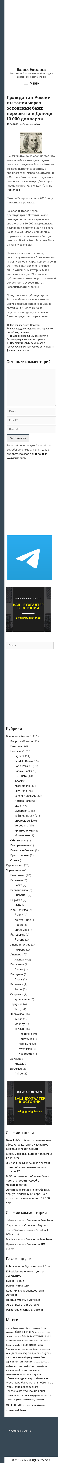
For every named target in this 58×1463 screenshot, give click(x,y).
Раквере (19, 949)
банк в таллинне (33, 1328)
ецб (43, 1362)
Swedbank (20, 810)
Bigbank (19, 756)
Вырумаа (16, 900)
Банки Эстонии (31, 69)
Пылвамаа (17, 964)
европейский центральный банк (29, 1357)
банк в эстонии (25, 1331)
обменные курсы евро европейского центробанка (29, 1387)
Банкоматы (17, 875)
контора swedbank (23, 1366)
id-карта (9, 1328)
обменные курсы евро (20, 1378)
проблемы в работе (14, 1396)
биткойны (27, 1349)
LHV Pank (20, 791)
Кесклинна (26, 1034)
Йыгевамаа (17, 934)
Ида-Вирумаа (19, 910)
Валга (18, 885)
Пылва (18, 969)
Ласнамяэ (25, 1043)
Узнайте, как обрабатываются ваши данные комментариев (28, 454)
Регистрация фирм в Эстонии (25, 1309)
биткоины (10, 1349)
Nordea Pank (22, 800)
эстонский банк (16, 1410)
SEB (16, 805)
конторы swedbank (15, 1370)
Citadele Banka (23, 761)
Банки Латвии (15, 1280)
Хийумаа (15, 1058)
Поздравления (20, 845)
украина (36, 1396)
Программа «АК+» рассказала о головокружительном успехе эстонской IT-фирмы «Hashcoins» (31, 346)
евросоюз (36, 1362)
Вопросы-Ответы (21, 741)
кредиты (28, 1370)
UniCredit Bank (23, 820)
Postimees (13, 189)
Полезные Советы (22, 850)
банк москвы (22, 1341)
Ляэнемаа (16, 954)
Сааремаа (16, 994)
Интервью (16, 746)
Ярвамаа (16, 1068)
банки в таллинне (42, 1332)
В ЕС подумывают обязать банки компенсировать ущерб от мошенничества (27, 1180)
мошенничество (12, 1374)
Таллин (19, 1029)
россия (28, 1395)
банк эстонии (30, 1345)
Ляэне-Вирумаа (20, 944)
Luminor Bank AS (25, 795)
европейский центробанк (19, 1361)
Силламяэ (20, 929)
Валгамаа (16, 880)
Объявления (18, 840)
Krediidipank (22, 786)
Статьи (14, 860)
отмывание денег (34, 1391)
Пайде (18, 1073)
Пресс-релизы (19, 855)
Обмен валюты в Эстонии (23, 1304)
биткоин (41, 1345)
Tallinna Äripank (24, 815)
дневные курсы (21, 1353)
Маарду (19, 1024)
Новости (35, 325)
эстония (25, 332)
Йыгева (19, 939)
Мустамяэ (25, 1048)
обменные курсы (30, 1374)
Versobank (21, 825)
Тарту (18, 1009)
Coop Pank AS (23, 766)
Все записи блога (19, 325)
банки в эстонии (32, 1336)
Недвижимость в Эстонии (23, 1299)
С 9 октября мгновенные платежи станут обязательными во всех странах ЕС (28, 1167)
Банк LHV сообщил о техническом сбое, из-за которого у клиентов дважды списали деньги (28, 1144)
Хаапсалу (20, 959)
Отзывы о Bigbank (36, 1225)
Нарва (18, 924)
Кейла (18, 1019)
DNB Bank (20, 776)
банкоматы (44, 1340)
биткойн (19, 1349)
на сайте (20, 1430)
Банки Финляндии (17, 1285)
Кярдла (19, 1063)
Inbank (18, 781)
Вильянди (20, 895)
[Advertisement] (29, 38)
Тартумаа (16, 1004)
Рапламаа (16, 984)
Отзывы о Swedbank (40, 1220)
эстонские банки (34, 1405)
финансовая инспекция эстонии (30, 1400)
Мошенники (22, 835)
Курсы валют (14, 865)
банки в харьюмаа (13, 1336)
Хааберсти (26, 1053)
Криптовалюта (24, 830)
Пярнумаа (16, 974)
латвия (36, 1370)
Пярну (18, 979)
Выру (17, 905)
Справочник (14, 870)
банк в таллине (19, 1328)
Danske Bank (22, 771)
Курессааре (22, 999)
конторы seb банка (39, 1366)
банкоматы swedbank (14, 1345)
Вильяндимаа (19, 890)
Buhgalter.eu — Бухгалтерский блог (28, 1266)
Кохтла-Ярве (22, 920)
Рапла (18, 989)
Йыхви (18, 915)
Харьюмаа (17, 1014)
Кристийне (25, 1039)
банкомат (33, 1340)
